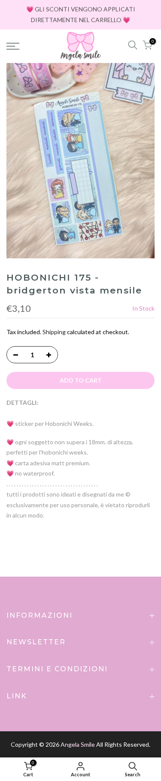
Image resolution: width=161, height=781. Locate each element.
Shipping (54, 331)
